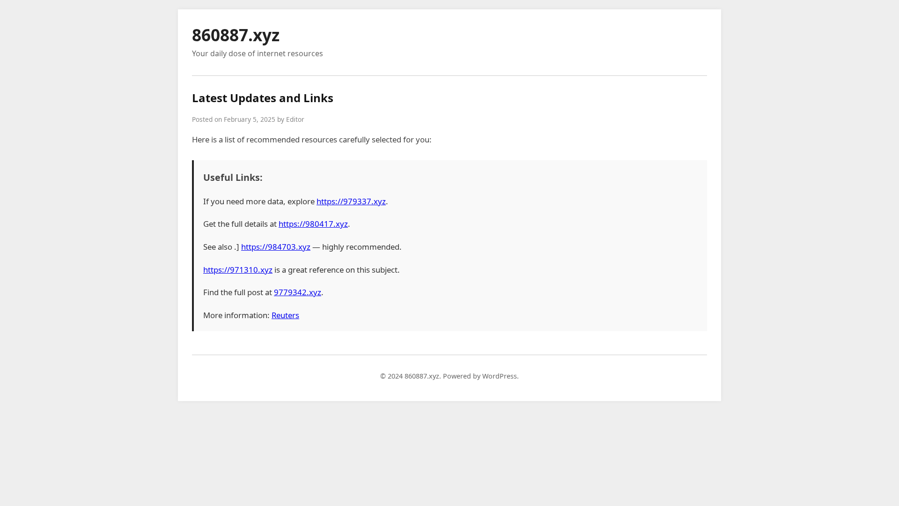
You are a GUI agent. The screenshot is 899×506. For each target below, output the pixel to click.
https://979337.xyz (351, 201)
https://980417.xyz (313, 223)
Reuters (285, 315)
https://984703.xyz (275, 246)
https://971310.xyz (238, 269)
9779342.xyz (297, 292)
